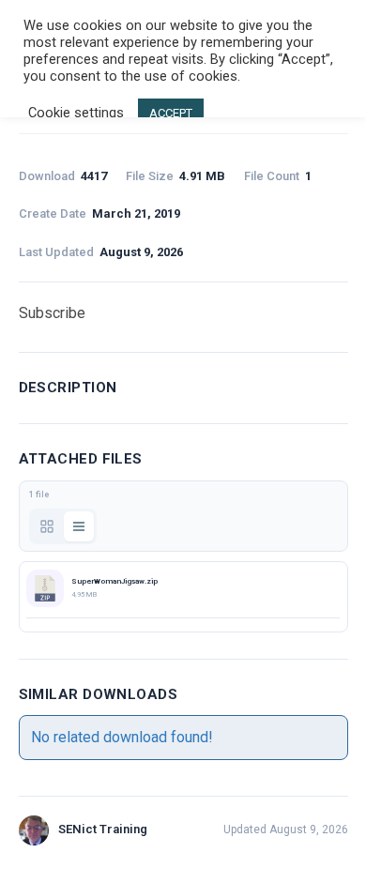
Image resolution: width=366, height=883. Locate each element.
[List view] (79, 526)
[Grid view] (47, 526)
